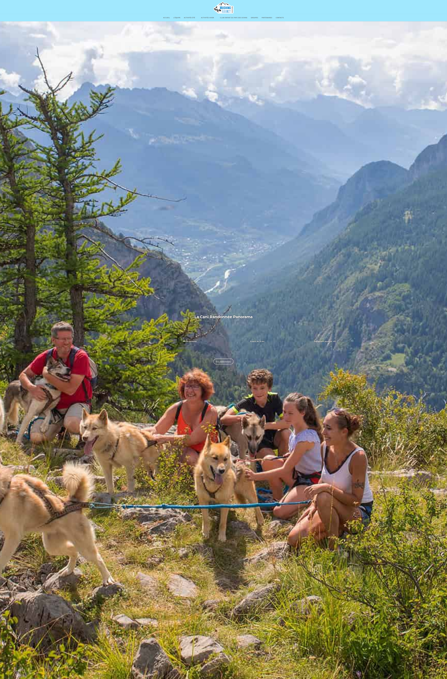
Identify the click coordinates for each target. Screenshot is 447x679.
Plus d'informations (223, 361)
